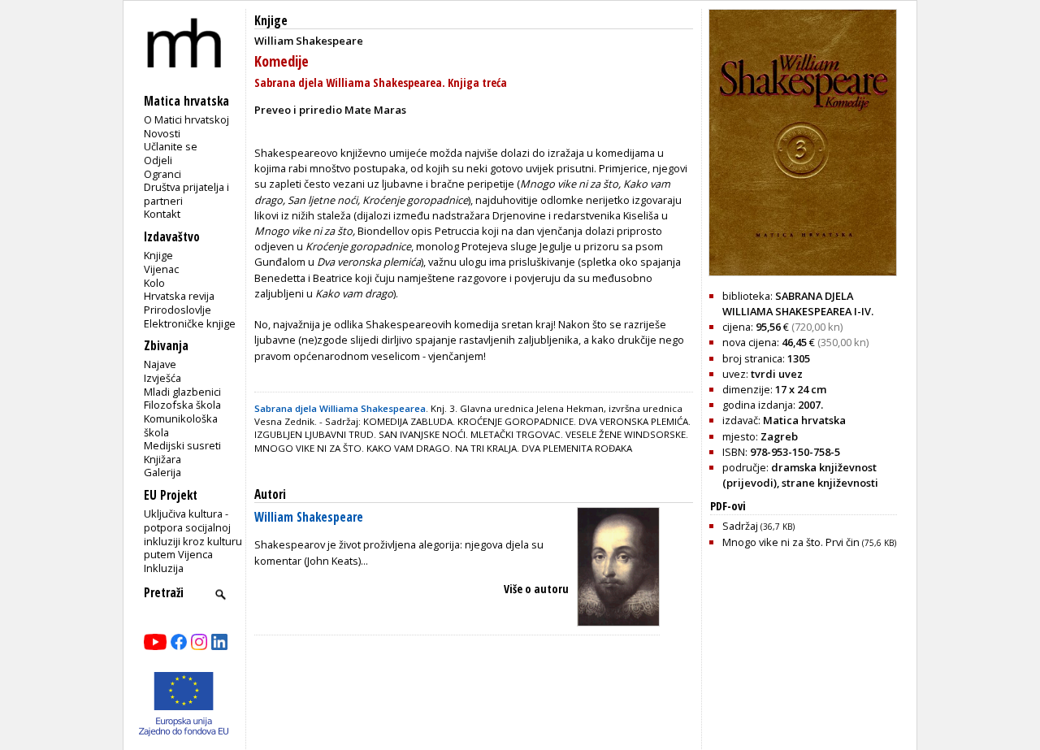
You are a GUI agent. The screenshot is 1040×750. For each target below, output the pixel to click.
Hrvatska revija (179, 295)
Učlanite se (170, 146)
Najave (160, 364)
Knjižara (162, 459)
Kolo (154, 282)
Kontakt (162, 213)
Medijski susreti (182, 445)
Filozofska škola (182, 404)
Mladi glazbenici (182, 391)
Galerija (162, 472)
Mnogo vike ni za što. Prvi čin (809, 542)
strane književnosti (830, 482)
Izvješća (162, 378)
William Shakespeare (308, 517)
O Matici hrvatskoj (186, 119)
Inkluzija (164, 568)
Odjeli (158, 160)
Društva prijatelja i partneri (186, 194)
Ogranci (162, 174)
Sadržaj (758, 525)
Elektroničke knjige (190, 323)
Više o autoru (536, 588)
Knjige (158, 255)
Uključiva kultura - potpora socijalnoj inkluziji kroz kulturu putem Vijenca (193, 533)
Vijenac (161, 269)
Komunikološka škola (181, 425)
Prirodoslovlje (177, 309)
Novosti (162, 133)
